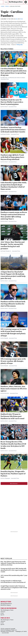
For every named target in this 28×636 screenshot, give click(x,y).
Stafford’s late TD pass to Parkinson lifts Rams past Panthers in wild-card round (12, 416)
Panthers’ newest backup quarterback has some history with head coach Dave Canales (13, 129)
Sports (2, 614)
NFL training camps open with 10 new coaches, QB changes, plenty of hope (13, 361)
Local (2, 613)
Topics (7, 6)
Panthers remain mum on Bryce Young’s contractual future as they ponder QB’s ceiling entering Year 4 (14, 215)
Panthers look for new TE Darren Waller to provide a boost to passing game (12, 102)
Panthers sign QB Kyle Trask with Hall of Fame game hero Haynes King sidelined (12, 157)
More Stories (13, 483)
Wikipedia (19, 44)
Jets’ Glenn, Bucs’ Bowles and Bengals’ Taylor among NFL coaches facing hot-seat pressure (12, 245)
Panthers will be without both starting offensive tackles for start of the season (13, 303)
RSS (17, 19)
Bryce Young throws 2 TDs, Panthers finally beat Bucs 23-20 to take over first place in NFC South (13, 444)
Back (6, 2)
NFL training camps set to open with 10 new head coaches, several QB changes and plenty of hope (13, 332)
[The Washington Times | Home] (16, 2)
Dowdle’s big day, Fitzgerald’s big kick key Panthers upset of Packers (13, 473)
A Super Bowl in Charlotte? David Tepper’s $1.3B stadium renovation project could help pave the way (13, 275)
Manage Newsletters (6, 603)
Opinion (3, 611)
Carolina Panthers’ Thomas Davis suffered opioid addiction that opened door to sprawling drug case (14, 71)
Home (2, 6)
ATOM (21, 19)
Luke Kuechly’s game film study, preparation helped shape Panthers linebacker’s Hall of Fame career (14, 185)
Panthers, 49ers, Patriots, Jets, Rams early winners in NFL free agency (14, 388)
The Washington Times (7, 610)
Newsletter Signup (6, 605)
